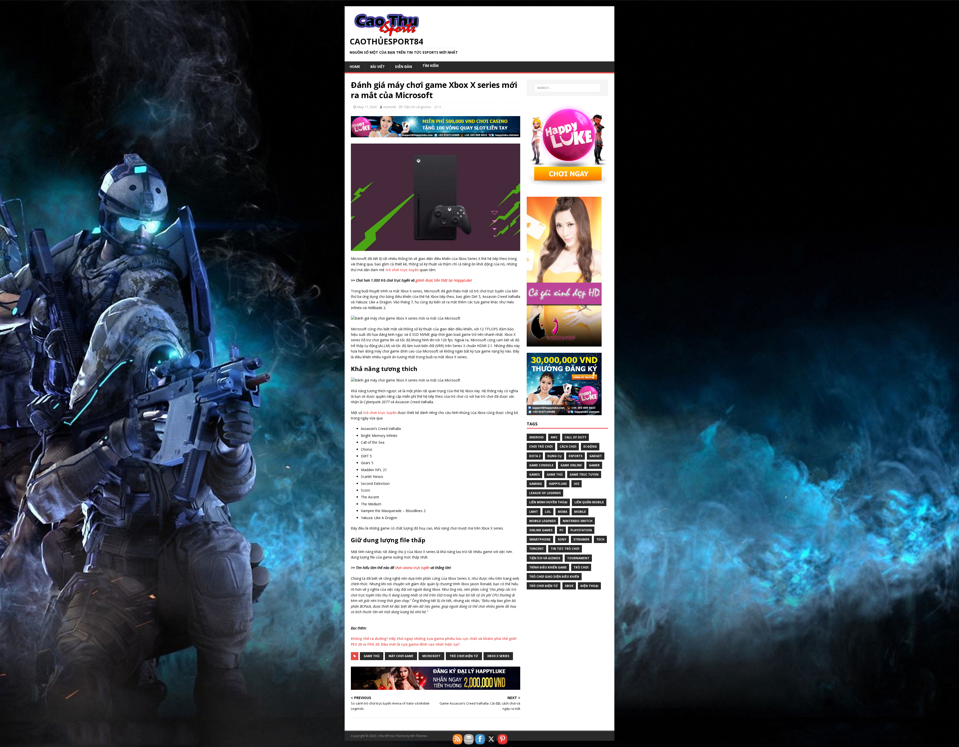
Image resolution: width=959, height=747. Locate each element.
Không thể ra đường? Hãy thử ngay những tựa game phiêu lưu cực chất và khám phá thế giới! (433, 638)
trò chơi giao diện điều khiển (554, 576)
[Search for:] (567, 88)
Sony (562, 539)
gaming (535, 484)
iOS (576, 484)
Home (355, 66)
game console (541, 465)
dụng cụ (554, 456)
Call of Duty (575, 437)
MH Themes (418, 736)
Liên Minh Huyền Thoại (548, 502)
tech (600, 539)
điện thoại (589, 586)
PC (561, 530)
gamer (594, 465)
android (536, 437)
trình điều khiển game (548, 567)
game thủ (372, 656)
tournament (578, 558)
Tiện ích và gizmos (417, 107)
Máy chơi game (401, 656)
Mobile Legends (542, 521)
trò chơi (581, 567)
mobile (580, 512)
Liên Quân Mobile (589, 502)
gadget (595, 456)
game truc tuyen (584, 474)
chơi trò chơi (541, 446)
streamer (581, 539)
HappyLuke (558, 484)
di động (590, 446)
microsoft (431, 656)
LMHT (533, 512)
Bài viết (377, 66)
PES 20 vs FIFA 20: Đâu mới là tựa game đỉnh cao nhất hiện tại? (405, 644)
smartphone (540, 539)
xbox (569, 586)
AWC (554, 437)
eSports (575, 456)
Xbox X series (498, 656)
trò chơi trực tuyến (402, 269)
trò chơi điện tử (464, 656)
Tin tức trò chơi (565, 549)
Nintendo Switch (577, 521)
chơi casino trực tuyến (412, 567)
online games (540, 530)
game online (571, 465)
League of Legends (545, 493)
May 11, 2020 (367, 107)
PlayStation (581, 530)
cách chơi (568, 446)
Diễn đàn (403, 66)
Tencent (536, 549)
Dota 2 (534, 456)
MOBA (562, 512)
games (534, 474)
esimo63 (389, 107)
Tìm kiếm (430, 65)
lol (548, 512)
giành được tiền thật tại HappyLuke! (444, 280)
